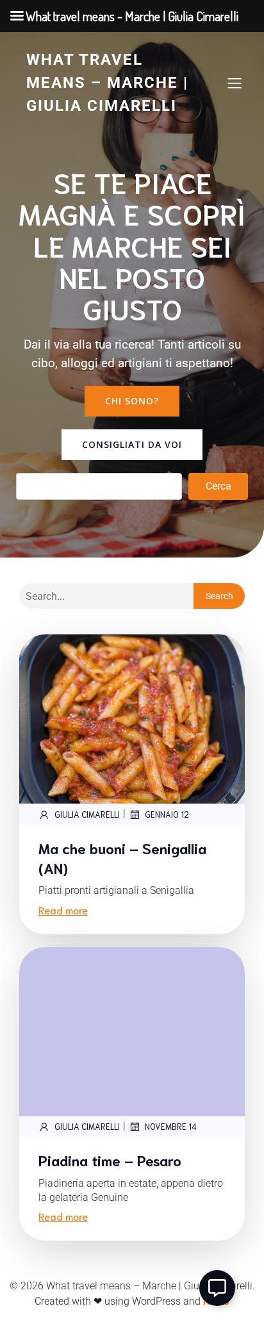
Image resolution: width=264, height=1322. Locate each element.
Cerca (218, 486)
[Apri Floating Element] (217, 1288)
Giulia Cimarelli (87, 814)
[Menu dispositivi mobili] (234, 82)
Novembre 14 (171, 1126)
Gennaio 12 (167, 814)
